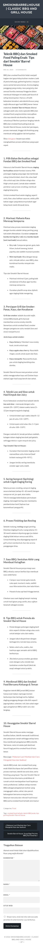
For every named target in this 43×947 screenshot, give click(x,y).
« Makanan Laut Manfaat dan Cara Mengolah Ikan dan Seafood (17, 826)
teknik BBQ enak (29, 813)
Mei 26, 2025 (8, 70)
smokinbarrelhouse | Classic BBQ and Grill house (21, 8)
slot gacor (12, 138)
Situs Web (8, 906)
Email (6, 895)
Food (14, 808)
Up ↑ (22, 942)
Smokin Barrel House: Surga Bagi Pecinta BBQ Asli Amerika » (22, 834)
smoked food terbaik (15, 813)
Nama (6, 884)
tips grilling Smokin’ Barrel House (21, 814)
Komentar (8, 858)
